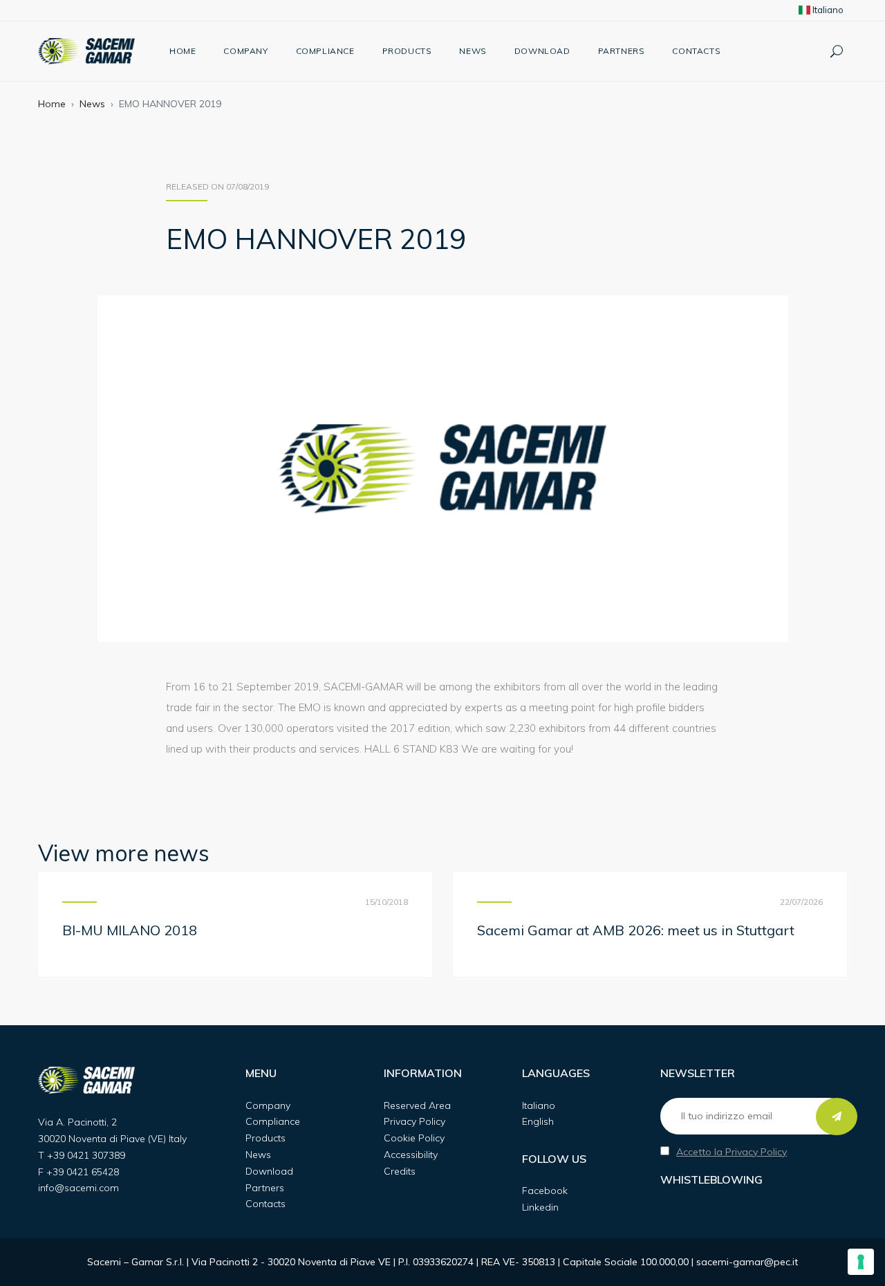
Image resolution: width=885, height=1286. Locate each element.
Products (407, 51)
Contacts (696, 51)
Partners (621, 51)
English (538, 1121)
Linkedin (540, 1207)
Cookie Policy (414, 1138)
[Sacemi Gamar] (86, 51)
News (472, 51)
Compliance (325, 51)
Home (182, 51)
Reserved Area (417, 1105)
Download (542, 51)
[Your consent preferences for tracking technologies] (861, 1262)
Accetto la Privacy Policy (731, 1152)
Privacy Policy (414, 1121)
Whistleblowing (711, 1179)
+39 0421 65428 (82, 1172)
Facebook (545, 1190)
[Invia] (836, 1116)
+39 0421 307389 (86, 1155)
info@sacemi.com (78, 1188)
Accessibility (411, 1154)
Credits (400, 1171)
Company (245, 51)
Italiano (827, 9)
